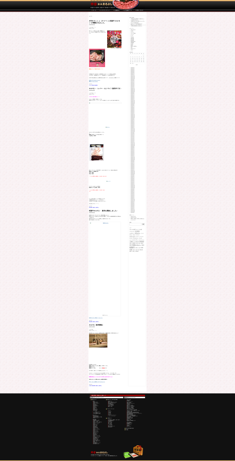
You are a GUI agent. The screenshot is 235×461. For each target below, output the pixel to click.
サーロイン (137, 234)
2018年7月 (132, 120)
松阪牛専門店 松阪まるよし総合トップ (98, 395)
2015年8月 (132, 161)
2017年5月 (132, 137)
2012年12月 (133, 199)
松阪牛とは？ (110, 401)
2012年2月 (132, 207)
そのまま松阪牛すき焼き (97, 413)
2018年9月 (132, 118)
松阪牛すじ (95, 406)
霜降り (134, 251)
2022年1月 (132, 74)
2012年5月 (132, 204)
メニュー (132, 34)
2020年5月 (132, 97)
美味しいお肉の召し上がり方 (112, 402)
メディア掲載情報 (111, 404)
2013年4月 (132, 194)
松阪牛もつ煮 (95, 425)
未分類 (132, 43)
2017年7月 (132, 134)
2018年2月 (132, 126)
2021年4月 (132, 85)
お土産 (134, 229)
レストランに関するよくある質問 (132, 409)
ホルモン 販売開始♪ (96, 325)
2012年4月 (132, 205)
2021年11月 (133, 77)
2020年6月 (132, 95)
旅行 (139, 243)
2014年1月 (132, 184)
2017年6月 (132, 135)
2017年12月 (133, 128)
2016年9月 (132, 146)
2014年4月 (132, 180)
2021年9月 (132, 79)
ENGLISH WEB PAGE (130, 428)
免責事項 (128, 425)
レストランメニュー (130, 401)
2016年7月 (132, 148)
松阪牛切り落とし (96, 405)
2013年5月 (132, 193)
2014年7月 (132, 177)
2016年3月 (132, 153)
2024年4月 (132, 68)
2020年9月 (132, 92)
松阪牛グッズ (95, 441)
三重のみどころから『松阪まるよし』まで (133, 410)
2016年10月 (133, 145)
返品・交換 (110, 423)
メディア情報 (91, 85)
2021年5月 (132, 84)
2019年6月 (132, 107)
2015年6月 (132, 164)
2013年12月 (133, 185)
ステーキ (132, 236)
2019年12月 (133, 100)
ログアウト (110, 411)
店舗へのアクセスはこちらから (94, 80)
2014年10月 (133, 173)
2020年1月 (132, 99)
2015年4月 (132, 166)
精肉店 (134, 249)
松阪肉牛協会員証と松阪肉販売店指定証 (133, 412)
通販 (130, 251)
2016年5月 (132, 151)
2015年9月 (132, 160)
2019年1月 (132, 113)
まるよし (137, 233)
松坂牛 (142, 243)
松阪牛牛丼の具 (95, 427)
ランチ (140, 238)
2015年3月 (132, 167)
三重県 (131, 241)
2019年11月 (133, 101)
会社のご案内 (129, 399)
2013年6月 (132, 192)
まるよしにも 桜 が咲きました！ (136, 23)
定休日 (137, 243)
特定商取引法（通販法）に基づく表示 (114, 419)
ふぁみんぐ (131, 233)
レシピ (132, 35)
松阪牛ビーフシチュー (96, 429)
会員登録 (109, 412)
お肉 (136, 229)
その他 (90, 385)
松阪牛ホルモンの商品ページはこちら (96, 317)
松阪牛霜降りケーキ (96, 437)
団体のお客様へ (129, 402)
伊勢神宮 (141, 241)
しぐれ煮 (140, 229)
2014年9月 (132, 174)
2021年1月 (132, 87)
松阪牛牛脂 (95, 434)
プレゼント (135, 238)
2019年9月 (132, 104)
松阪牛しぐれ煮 (138, 247)
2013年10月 (133, 187)
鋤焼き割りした (95, 433)
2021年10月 (133, 78)
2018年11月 (133, 115)
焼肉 (142, 247)
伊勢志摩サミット (129, 418)
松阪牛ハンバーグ (96, 423)
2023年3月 (132, 70)
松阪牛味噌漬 (95, 410)
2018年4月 (132, 124)
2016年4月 (132, 152)
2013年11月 (133, 186)
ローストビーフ (141, 239)
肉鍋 (136, 249)
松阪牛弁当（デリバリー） (131, 403)
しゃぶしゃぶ (131, 231)
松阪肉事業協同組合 (130, 414)
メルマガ (109, 413)
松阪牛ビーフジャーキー (97, 436)
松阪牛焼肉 (95, 404)
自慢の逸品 (94, 419)
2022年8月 (132, 72)
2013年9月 (132, 188)
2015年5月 (132, 165)
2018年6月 (132, 121)
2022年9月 (132, 71)
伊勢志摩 (132, 39)
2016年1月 (132, 155)
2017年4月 (132, 138)
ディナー (137, 236)
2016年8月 (132, 147)
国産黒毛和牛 (133, 41)
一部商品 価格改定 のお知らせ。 (136, 25)
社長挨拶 (128, 400)
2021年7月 (132, 81)
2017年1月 (132, 141)
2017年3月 (132, 139)
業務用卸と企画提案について (131, 420)
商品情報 (95, 85)
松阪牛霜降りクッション (97, 442)
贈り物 (141, 249)
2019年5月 (132, 108)
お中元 (130, 229)
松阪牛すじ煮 (95, 424)
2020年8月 (132, 93)
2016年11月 (133, 144)
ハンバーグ (141, 236)
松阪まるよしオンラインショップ (97, 397)
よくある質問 (110, 424)
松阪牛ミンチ (95, 408)
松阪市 (142, 245)
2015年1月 (132, 170)
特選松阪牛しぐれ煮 (96, 420)
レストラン (135, 239)
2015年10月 (133, 159)
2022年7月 (132, 73)
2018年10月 (133, 117)
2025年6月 (132, 67)
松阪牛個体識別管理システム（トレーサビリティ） (134, 413)
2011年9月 (132, 212)
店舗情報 (132, 42)
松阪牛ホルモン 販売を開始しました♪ (103, 211)
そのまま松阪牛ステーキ (97, 412)
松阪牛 (132, 247)
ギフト (130, 234)
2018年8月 (132, 119)
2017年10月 (133, 131)
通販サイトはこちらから (93, 81)
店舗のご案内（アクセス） (131, 408)
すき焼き (137, 231)
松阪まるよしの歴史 (130, 405)
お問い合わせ (133, 29)
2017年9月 (132, 132)
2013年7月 (132, 191)
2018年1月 (132, 127)
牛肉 (131, 47)
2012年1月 (132, 208)
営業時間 (133, 243)
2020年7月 (132, 94)
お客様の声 (128, 404)
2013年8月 (132, 190)
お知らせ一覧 (133, 216)
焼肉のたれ (95, 432)
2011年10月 (133, 211)
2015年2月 (132, 168)
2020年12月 (133, 88)
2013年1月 (132, 198)
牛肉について (133, 48)
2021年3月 (132, 86)
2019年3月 (132, 111)
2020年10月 (133, 91)
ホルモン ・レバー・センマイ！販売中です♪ (105, 88)
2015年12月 (133, 157)
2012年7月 (132, 201)
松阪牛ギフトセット (96, 417)
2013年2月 (132, 197)
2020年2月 (132, 98)
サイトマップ (110, 425)
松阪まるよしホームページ (130, 397)
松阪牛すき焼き (95, 402)
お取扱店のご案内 (129, 411)
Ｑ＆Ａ (132, 49)
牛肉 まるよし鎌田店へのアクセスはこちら (97, 381)
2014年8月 (132, 175)
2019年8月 (132, 105)
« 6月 (137, 64)
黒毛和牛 (137, 251)
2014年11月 (133, 172)
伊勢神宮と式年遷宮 (130, 417)
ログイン (109, 410)
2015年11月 (133, 158)
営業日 (130, 243)
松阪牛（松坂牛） (96, 207)
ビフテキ (130, 238)
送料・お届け (110, 422)
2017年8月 (132, 133)
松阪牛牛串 (95, 407)
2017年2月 (132, 140)
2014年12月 (133, 171)
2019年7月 (132, 106)
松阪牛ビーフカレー (96, 428)
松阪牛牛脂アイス (96, 438)
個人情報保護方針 (111, 420)
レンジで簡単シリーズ (96, 411)
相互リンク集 (110, 406)
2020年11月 (133, 90)
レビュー (132, 36)
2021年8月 (132, 80)
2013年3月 (132, 195)
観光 (138, 249)
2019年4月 (132, 110)
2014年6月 (132, 178)
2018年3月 (132, 125)
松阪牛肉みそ (95, 426)
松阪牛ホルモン (95, 409)
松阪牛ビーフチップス (96, 435)
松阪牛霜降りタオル (96, 443)
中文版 (127, 429)
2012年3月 (132, 206)
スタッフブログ (129, 424)
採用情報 (128, 423)
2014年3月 (132, 181)
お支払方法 (110, 421)
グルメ (134, 234)
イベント (132, 32)
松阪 (130, 245)
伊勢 (134, 241)
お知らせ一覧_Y (133, 217)
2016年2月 (132, 154)
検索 (143, 224)
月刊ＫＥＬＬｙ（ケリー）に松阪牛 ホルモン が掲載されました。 (104, 22)
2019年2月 (132, 112)
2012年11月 (133, 200)
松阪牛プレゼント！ (111, 405)
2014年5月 (132, 179)
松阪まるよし (136, 245)
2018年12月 (133, 114)
